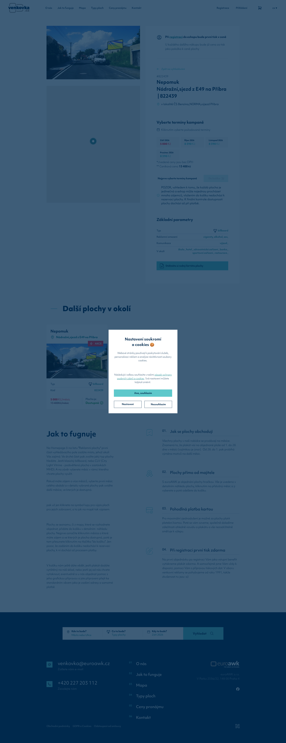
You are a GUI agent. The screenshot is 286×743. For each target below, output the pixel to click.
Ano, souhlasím (143, 393)
